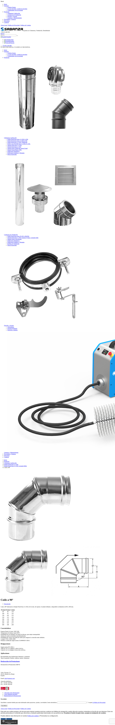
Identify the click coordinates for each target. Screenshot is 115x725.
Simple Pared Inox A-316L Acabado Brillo (15, 466)
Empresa (6, 5)
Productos (6, 12)
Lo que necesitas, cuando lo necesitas (17, 9)
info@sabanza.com (9, 678)
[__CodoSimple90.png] (76, 595)
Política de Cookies (26, 25)
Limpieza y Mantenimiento (14, 18)
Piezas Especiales (12, 154)
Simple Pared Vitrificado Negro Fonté (17, 148)
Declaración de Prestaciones (10, 661)
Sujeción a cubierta (12, 330)
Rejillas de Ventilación (13, 243)
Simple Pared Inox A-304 (14, 147)
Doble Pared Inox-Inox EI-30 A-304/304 (18, 236)
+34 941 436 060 (7, 45)
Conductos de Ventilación (14, 15)
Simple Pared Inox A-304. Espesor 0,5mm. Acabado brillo (22, 237)
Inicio (5, 4)
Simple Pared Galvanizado (14, 239)
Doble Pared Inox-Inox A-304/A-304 (17, 141)
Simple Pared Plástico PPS (14, 150)
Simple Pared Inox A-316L (14, 145)
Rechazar (9, 719)
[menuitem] (8, 39)
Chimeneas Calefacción (13, 13)
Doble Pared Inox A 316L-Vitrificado (17, 142)
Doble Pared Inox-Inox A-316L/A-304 (17, 139)
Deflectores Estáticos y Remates (15, 153)
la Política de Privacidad (99, 702)
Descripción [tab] (7, 604)
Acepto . (97, 702)
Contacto (6, 22)
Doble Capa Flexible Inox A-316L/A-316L (18, 144)
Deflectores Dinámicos (13, 151)
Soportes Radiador (12, 328)
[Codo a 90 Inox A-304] (26, 595)
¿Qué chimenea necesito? (11, 694)
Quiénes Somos (11, 7)
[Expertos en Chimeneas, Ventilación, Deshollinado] (12, 30)
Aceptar (3, 719)
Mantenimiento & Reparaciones (12, 695)
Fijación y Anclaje (12, 16)
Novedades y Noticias (10, 19)
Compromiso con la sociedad (15, 10)
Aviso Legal (4, 25)
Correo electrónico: (52, 702)
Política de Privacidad (14, 25)
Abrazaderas (10, 327)
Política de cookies (33, 716)
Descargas (7, 21)
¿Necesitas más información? (11, 692)
